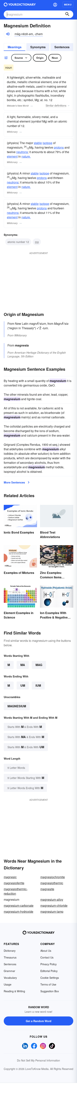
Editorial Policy (49, 971)
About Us (45, 950)
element (12, 156)
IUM (38, 685)
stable (38, 143)
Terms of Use (48, 984)
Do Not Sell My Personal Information (38, 1060)
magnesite (47, 889)
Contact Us (46, 957)
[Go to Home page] (20, 4)
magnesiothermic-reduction (15, 891)
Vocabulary (10, 977)
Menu (68, 4)
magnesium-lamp (51, 911)
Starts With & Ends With (24, 727)
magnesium (16, 706)
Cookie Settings (49, 977)
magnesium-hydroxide (18, 911)
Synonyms (38, 47)
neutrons (22, 152)
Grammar (9, 971)
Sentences (62, 47)
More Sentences (14, 482)
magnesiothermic (51, 883)
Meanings (14, 47)
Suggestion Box (49, 991)
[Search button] (67, 14)
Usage (7, 984)
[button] (55, 4)
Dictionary (10, 950)
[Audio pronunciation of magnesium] (8, 34)
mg (37, 242)
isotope (47, 143)
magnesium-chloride (53, 905)
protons (59, 147)
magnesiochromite (52, 877)
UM (22, 685)
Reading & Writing (14, 991)
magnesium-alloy (51, 899)
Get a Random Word (38, 1021)
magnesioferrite (14, 883)
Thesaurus (10, 957)
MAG (39, 665)
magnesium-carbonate (18, 905)
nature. (26, 156)
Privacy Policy (48, 964)
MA (22, 665)
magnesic (10, 877)
